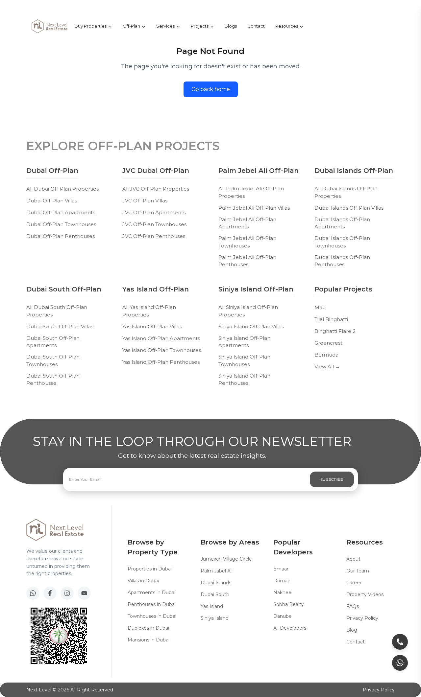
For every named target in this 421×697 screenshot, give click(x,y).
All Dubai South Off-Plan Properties (56, 311)
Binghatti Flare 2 (335, 331)
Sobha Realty (288, 604)
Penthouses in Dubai (152, 604)
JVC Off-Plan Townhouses (154, 224)
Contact (256, 26)
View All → (327, 366)
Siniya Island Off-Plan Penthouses (244, 379)
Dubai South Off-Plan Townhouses (53, 360)
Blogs (231, 26)
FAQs (352, 606)
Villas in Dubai (143, 581)
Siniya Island (215, 618)
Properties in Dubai (150, 569)
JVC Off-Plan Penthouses (153, 236)
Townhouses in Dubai (152, 616)
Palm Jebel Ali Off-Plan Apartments (247, 223)
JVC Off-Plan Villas (144, 200)
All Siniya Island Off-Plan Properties (248, 311)
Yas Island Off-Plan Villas (152, 326)
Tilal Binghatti (331, 319)
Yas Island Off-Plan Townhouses (161, 350)
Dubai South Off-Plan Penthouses (53, 379)
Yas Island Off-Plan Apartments (161, 338)
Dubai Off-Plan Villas (51, 200)
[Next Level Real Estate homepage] (50, 26)
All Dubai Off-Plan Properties (62, 189)
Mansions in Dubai (148, 640)
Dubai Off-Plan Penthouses (60, 236)
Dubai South (215, 594)
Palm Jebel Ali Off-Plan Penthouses (247, 261)
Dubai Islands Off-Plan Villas (349, 208)
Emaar (280, 569)
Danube (282, 616)
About (353, 559)
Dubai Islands (216, 583)
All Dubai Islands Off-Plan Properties (346, 192)
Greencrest (328, 343)
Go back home (210, 89)
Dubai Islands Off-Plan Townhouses (342, 242)
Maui (320, 307)
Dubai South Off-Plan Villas (59, 326)
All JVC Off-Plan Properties (155, 189)
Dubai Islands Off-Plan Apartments (342, 223)
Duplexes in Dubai (148, 628)
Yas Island (212, 606)
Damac (281, 581)
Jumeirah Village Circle (226, 559)
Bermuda (326, 355)
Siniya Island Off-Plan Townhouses (244, 360)
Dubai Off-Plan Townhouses (61, 224)
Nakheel (282, 592)
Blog (351, 630)
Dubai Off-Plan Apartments (60, 212)
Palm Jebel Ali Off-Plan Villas (254, 208)
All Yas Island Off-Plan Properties (149, 311)
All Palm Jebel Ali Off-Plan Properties (251, 192)
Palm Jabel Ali (217, 571)
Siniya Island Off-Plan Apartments (244, 342)
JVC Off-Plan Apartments (154, 212)
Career (353, 583)
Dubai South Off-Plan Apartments (53, 342)
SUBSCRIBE (331, 479)
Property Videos (365, 594)
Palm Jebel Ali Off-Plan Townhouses (247, 242)
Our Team (357, 571)
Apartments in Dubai (151, 592)
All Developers (289, 628)
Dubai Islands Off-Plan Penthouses (342, 261)
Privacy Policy (362, 618)
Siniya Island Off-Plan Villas (251, 326)
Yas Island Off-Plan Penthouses (161, 362)
